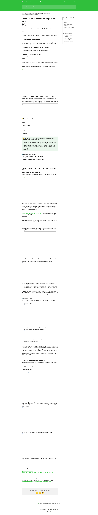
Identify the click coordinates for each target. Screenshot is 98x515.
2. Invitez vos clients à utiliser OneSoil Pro (68, 39)
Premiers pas (46, 13)
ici (34, 289)
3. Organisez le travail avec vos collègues (69, 42)
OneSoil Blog (49, 509)
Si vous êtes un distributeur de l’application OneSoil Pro (69, 32)
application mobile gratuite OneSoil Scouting (31, 213)
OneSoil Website (43, 509)
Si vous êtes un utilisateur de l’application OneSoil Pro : (68, 18)
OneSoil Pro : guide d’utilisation (37, 13)
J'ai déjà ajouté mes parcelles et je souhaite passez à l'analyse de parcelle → (39, 472)
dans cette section (39, 459)
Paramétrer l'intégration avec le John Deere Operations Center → (37, 481)
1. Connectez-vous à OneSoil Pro (68, 21)
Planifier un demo (65, 1)
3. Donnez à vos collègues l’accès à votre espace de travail (69, 29)
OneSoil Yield (55, 509)
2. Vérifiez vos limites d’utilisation (68, 25)
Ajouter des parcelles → (27, 471)
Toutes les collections (26, 13)
